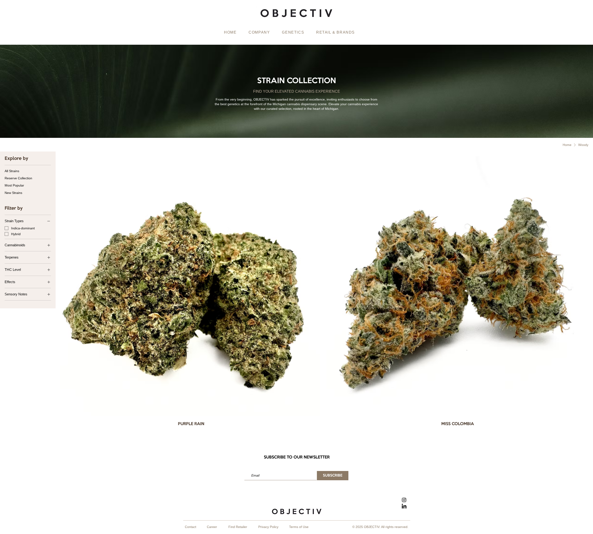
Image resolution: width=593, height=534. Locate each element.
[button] (259, 32)
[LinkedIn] (404, 506)
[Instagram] (404, 500)
